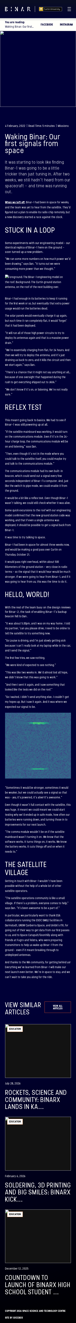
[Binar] (18, 9)
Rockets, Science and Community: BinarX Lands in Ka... (36, 1099)
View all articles (57, 1007)
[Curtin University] (50, 9)
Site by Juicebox (14, 1317)
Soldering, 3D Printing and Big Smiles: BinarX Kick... (38, 1192)
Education (15, 1028)
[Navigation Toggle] (69, 9)
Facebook (47, 24)
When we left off (15, 202)
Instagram (66, 24)
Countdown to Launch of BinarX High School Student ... (38, 1285)
